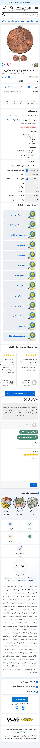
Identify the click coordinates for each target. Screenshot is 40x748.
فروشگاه (10, 529)
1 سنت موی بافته (21, 275)
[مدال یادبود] (6, 503)
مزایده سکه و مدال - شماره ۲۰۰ (20, 3)
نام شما (36, 443)
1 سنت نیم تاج (22, 265)
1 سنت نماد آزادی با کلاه (19, 235)
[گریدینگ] (13, 719)
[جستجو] (3, 14)
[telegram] (17, 708)
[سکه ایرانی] (33, 503)
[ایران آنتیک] (37, 21)
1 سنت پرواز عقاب (21, 286)
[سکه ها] (27, 719)
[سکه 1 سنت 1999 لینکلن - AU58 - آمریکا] (20, 40)
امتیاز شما (35, 451)
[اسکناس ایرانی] (20, 503)
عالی (24, 454)
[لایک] (9, 64)
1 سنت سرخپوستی (21, 296)
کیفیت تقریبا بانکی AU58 (17, 120)
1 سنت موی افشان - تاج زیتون (17, 225)
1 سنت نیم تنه (22, 245)
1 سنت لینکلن (22, 326)
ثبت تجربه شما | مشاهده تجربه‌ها (19, 393)
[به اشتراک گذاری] (3, 64)
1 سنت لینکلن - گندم (20, 316)
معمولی (33, 454)
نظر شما (35, 459)
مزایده (10, 541)
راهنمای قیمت (20, 554)
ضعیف (36, 454)
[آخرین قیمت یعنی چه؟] (29, 87)
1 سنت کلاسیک (22, 255)
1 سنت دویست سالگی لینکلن (17, 336)
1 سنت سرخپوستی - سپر (19, 306)
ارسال (33, 485)
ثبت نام (30, 529)
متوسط (30, 454)
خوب (27, 454)
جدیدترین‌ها (29, 542)
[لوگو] (24, 8)
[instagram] (23, 708)
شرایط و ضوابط (24, 732)
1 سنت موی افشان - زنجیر (18, 215)
